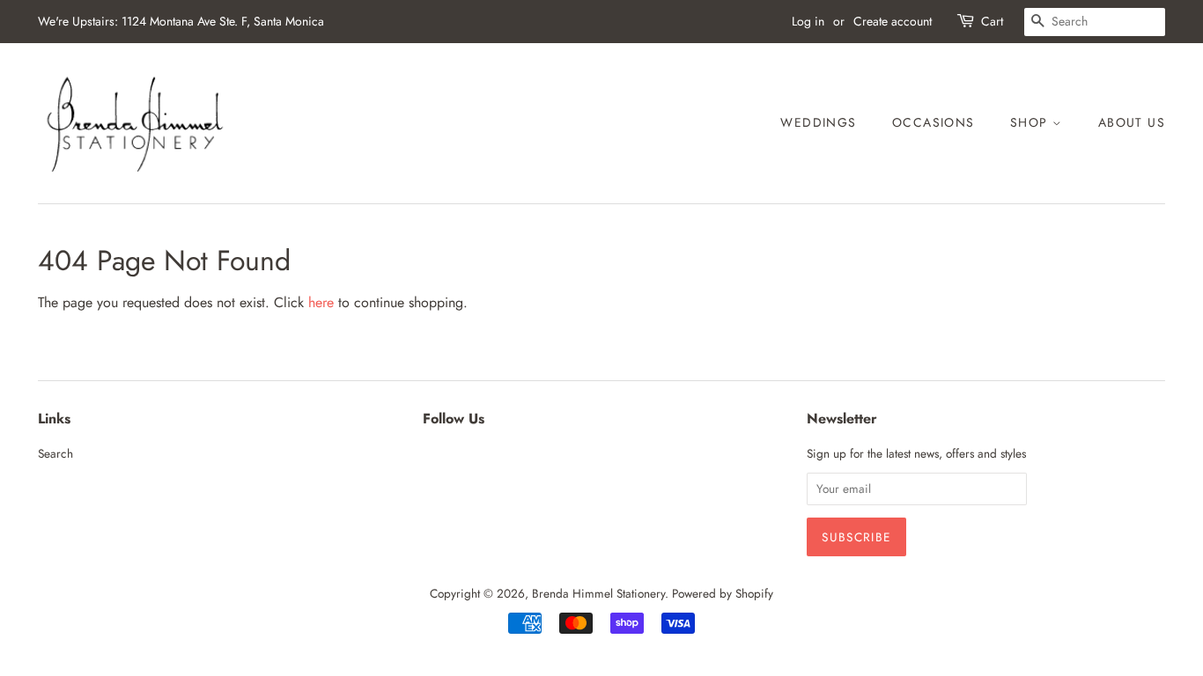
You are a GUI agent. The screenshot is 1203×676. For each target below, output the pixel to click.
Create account (892, 21)
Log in (808, 21)
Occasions (933, 122)
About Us (1131, 122)
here (321, 302)
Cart (992, 21)
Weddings (818, 122)
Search (55, 453)
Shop (1031, 122)
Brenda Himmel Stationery (598, 593)
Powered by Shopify (722, 593)
